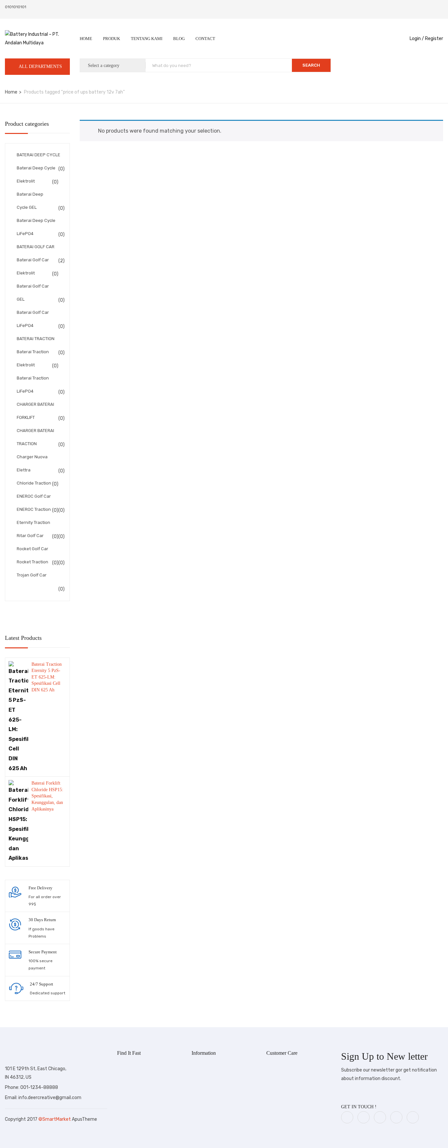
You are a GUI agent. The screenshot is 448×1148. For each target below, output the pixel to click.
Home (86, 38)
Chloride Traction (34, 483)
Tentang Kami (146, 38)
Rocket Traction (32, 561)
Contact (205, 38)
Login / (417, 38)
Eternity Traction (33, 522)
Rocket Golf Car (32, 548)
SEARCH (311, 65)
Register (434, 38)
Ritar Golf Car (30, 535)
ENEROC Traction (34, 509)
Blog (179, 38)
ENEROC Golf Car (34, 496)
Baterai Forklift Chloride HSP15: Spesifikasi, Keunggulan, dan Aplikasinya (47, 796)
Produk (111, 38)
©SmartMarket (55, 1119)
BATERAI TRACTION (35, 338)
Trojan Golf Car (32, 575)
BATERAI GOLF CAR (35, 246)
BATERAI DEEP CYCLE (38, 154)
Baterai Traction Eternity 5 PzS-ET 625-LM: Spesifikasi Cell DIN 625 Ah (46, 677)
